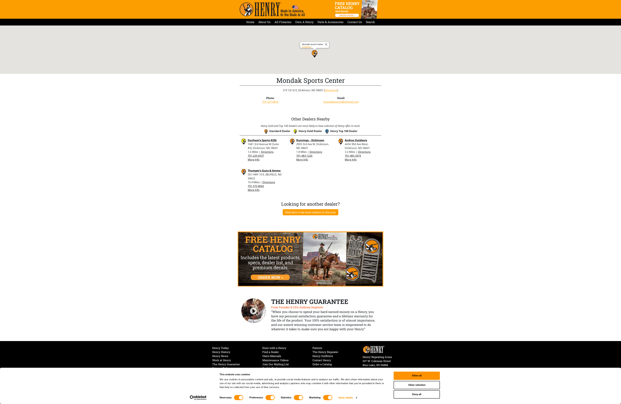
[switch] (270, 397)
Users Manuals (271, 356)
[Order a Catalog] (310, 259)
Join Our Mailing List (275, 364)
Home (250, 22)
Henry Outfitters (322, 356)
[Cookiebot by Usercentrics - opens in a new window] (198, 397)
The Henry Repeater (325, 352)
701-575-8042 (256, 186)
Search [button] (370, 22)
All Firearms (282, 22)
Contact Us (354, 22)
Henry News (220, 356)
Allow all (417, 375)
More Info (254, 159)
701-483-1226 (304, 156)
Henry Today (220, 348)
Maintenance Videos (275, 360)
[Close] (326, 44)
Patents (317, 348)
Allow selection (416, 385)
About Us (264, 22)
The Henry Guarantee (226, 364)
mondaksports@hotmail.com (341, 102)
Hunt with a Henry (274, 348)
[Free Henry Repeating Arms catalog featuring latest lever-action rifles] (356, 9)
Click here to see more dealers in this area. (310, 212)
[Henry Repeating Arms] (272, 9)
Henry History (221, 352)
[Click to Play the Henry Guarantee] (254, 311)
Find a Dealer (270, 352)
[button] (314, 54)
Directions (306, 47)
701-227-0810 (270, 102)
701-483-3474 (353, 156)
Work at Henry (221, 360)
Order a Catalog (322, 364)
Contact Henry (321, 360)
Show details (345, 397)
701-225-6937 (256, 156)
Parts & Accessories (330, 22)
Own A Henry (304, 22)
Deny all (416, 394)
